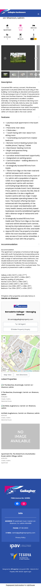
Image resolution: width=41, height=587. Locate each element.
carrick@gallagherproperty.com (21, 319)
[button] (20, 351)
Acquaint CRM (24, 569)
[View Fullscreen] (4, 345)
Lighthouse (31, 585)
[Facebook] (17, 504)
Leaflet (19, 371)
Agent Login (27, 572)
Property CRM (14, 572)
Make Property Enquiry (21, 329)
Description (6, 82)
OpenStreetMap (27, 371)
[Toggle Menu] (38, 14)
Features (5, 117)
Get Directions (21, 375)
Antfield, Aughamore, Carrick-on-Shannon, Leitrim (20, 413)
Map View (7, 375)
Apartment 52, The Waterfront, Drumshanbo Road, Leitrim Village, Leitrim (18, 455)
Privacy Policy (20, 537)
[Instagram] (24, 504)
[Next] (36, 58)
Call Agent (21, 324)
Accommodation (9, 244)
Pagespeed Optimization (15, 585)
